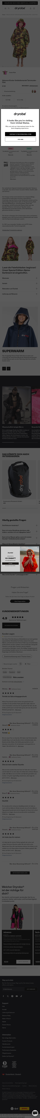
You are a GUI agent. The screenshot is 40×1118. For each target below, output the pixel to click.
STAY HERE (20, 139)
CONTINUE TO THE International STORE (20, 134)
